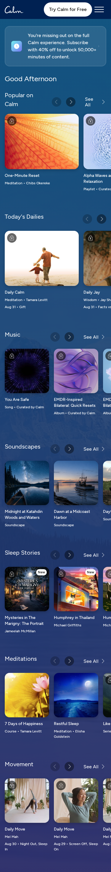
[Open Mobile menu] (99, 9)
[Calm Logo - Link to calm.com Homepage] (14, 9)
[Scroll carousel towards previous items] (56, 102)
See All (89, 102)
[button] (55, 46)
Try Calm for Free (68, 9)
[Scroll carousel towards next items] (70, 102)
